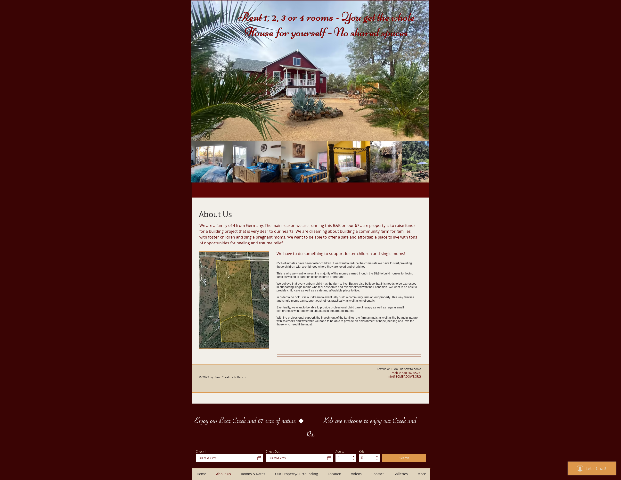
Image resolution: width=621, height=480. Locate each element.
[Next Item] (421, 91)
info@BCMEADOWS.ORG (404, 376)
